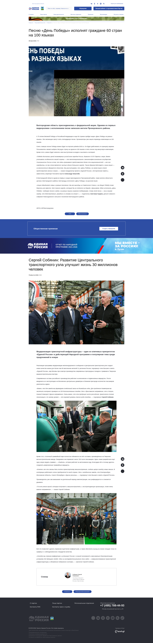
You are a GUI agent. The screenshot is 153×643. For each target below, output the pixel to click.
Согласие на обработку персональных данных (42, 637)
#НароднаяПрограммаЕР (82, 591)
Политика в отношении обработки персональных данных (45, 635)
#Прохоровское (82, 213)
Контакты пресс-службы (61, 607)
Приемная (90, 14)
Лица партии (43, 14)
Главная (31, 22)
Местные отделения (76, 14)
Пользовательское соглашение (38, 632)
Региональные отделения (84, 603)
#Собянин (67, 591)
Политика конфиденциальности (38, 634)
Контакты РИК (35, 607)
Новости (49, 22)
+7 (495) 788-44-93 (112, 605)
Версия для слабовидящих (117, 3)
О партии (31, 14)
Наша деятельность (59, 14)
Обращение (83, 8)
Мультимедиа (103, 14)
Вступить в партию (119, 14)
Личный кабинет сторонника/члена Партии (108, 8)
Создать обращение (108, 228)
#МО (70, 213)
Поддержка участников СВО (76, 18)
